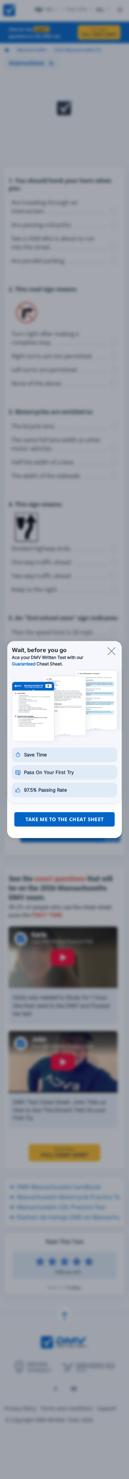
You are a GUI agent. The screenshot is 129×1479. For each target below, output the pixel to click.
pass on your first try (49, 772)
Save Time (35, 754)
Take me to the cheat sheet (64, 819)
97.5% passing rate (45, 790)
